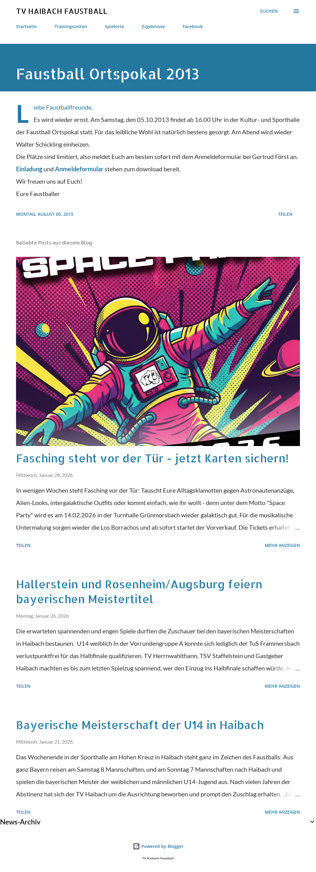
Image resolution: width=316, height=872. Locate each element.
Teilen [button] (285, 214)
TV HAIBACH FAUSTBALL (61, 11)
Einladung (29, 169)
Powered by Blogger (162, 846)
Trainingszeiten (71, 26)
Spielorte (114, 26)
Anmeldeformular (79, 169)
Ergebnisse (153, 26)
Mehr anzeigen (282, 545)
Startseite (26, 26)
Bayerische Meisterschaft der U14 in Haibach (140, 725)
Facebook (193, 26)
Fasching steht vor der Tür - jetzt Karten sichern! (152, 458)
